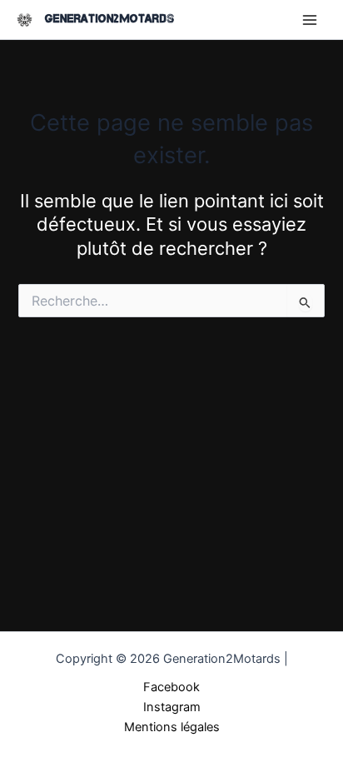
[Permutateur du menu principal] (309, 19)
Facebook (171, 687)
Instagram (172, 707)
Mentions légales (172, 727)
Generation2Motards (109, 18)
